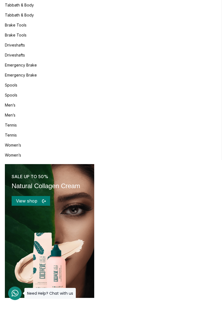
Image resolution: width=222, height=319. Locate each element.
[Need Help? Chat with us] (15, 293)
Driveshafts (15, 45)
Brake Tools (16, 25)
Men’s (10, 105)
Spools (11, 85)
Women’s (13, 145)
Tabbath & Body (19, 5)
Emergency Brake (21, 65)
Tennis (11, 125)
